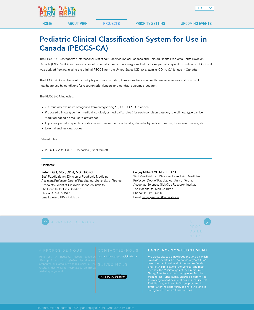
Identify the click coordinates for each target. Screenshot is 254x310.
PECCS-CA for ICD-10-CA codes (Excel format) (76, 150)
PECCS (99, 69)
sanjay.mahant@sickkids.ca (160, 197)
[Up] (45, 221)
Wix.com (128, 308)
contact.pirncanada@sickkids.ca (117, 256)
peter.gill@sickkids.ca (64, 197)
